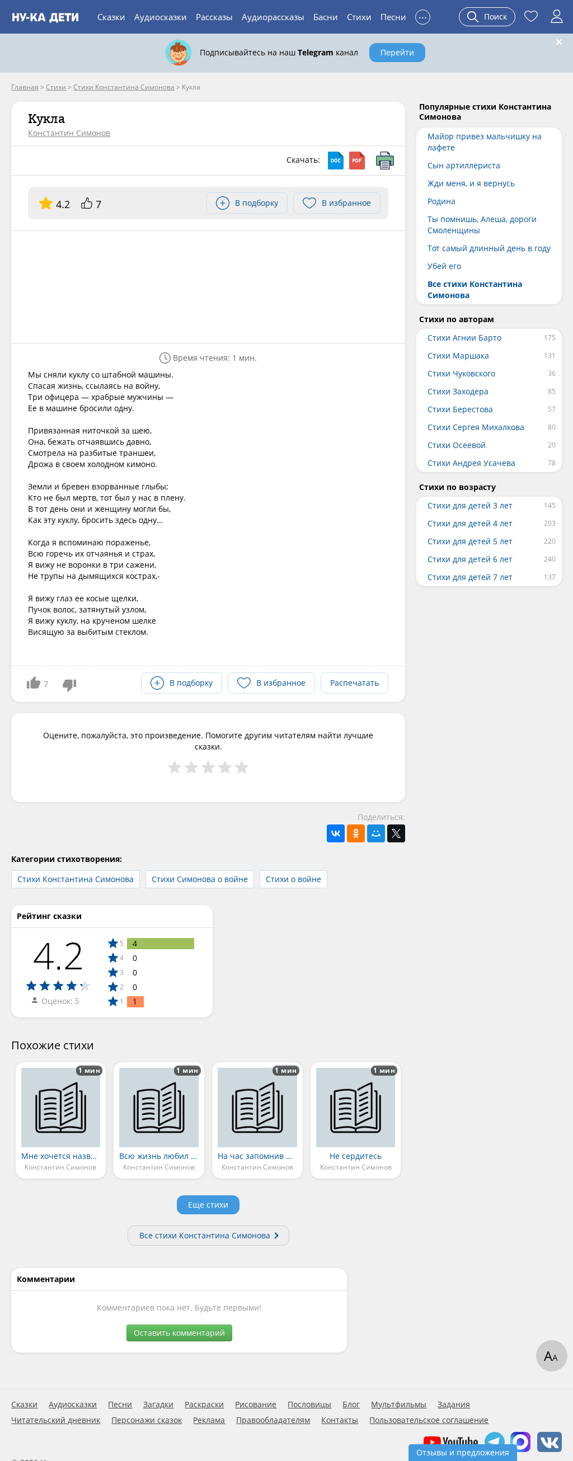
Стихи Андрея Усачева (471, 463)
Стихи (359, 16)
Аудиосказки (160, 16)
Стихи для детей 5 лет (470, 541)
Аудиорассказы (273, 16)
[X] (396, 833)
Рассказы (214, 16)
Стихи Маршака (458, 355)
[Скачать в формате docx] (336, 160)
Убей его (444, 266)
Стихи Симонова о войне (200, 879)
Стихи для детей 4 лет (470, 523)
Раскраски (204, 1404)
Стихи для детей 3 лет (470, 505)
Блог (351, 1404)
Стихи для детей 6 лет (470, 559)
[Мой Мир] (376, 833)
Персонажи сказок (146, 1420)
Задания (454, 1404)
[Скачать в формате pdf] (357, 160)
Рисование (255, 1404)
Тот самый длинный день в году (489, 248)
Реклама (209, 1420)
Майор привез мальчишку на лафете (485, 142)
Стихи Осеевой (457, 445)
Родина (441, 201)
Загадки (158, 1404)
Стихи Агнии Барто (464, 337)
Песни (393, 16)
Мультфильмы (398, 1404)
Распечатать (354, 682)
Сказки (111, 16)
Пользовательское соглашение (429, 1420)
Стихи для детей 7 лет (470, 577)
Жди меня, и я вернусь (471, 183)
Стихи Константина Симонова (75, 879)
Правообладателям (273, 1420)
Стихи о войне (293, 879)
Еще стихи (208, 1204)
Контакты (339, 1420)
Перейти (397, 52)
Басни (325, 16)
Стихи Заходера (458, 391)
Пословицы (309, 1404)
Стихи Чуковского (461, 373)
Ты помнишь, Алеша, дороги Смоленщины (482, 224)
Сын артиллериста (464, 165)
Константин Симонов (69, 133)
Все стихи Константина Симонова (204, 1235)
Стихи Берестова (460, 409)
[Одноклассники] (356, 833)
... (423, 15)
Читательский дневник (55, 1420)
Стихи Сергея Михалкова (476, 427)
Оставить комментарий (179, 1332)
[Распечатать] (385, 160)
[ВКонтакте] (336, 833)
